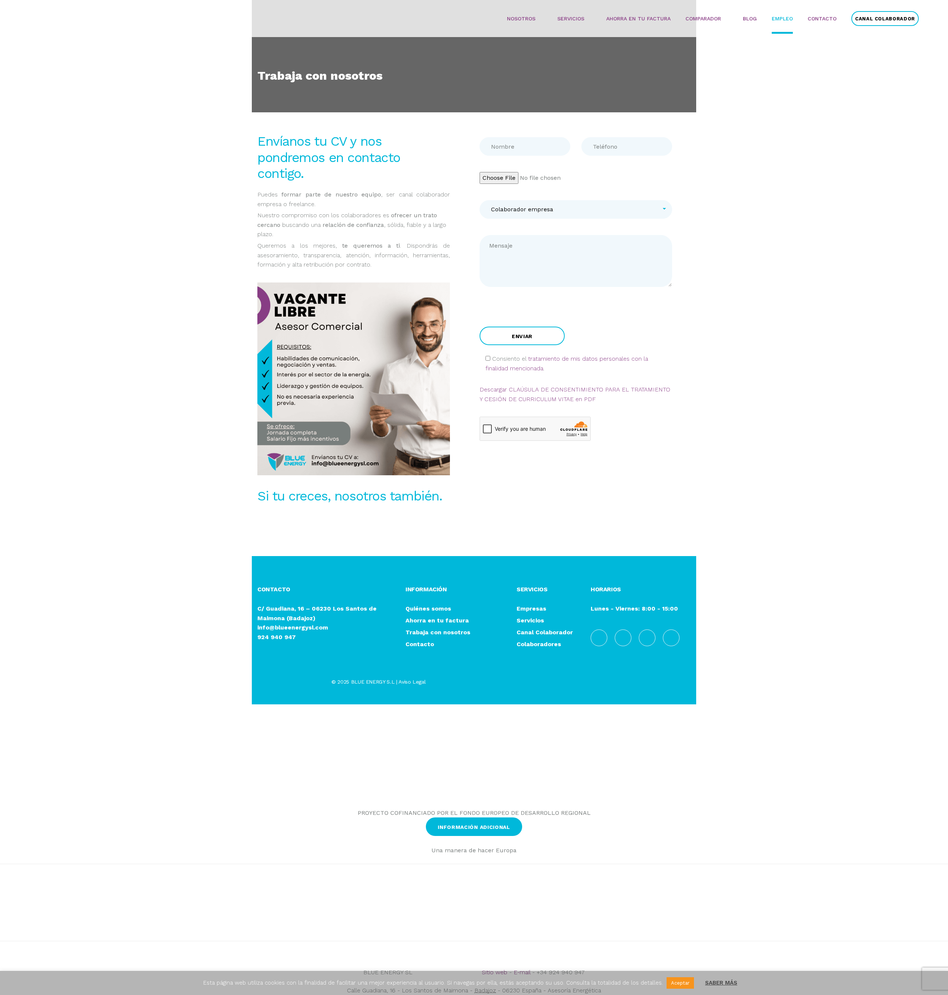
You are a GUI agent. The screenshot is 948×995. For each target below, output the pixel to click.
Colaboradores (539, 644)
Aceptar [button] (680, 983)
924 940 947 (276, 637)
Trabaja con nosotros (437, 632)
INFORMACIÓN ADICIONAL (474, 827)
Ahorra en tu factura (437, 621)
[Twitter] (671, 637)
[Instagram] (647, 637)
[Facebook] (599, 637)
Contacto (419, 644)
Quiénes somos (428, 609)
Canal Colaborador (545, 632)
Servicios (530, 621)
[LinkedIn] (623, 637)
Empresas (531, 609)
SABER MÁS (721, 982)
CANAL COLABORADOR (885, 19)
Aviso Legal (411, 682)
